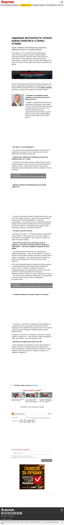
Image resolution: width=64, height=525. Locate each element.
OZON (24, 77)
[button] (62, 522)
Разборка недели (38, 5)
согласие (14, 457)
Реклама (11, 516)
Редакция (4, 516)
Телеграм (35, 385)
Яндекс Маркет (36, 77)
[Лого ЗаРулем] (7, 2)
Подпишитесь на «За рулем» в (32, 407)
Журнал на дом (26, 5)
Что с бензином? (51, 5)
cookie (42, 522)
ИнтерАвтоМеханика (11, 5)
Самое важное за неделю (20, 450)
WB (28, 77)
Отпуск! (60, 5)
